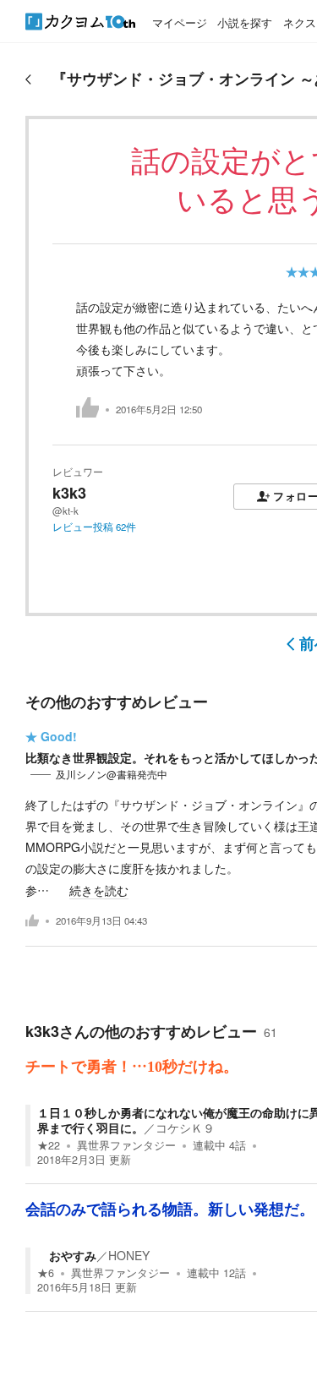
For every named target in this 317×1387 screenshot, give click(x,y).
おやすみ (66, 1255)
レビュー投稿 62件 (94, 526)
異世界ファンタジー (126, 1145)
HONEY (129, 1255)
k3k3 (69, 493)
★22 (48, 1145)
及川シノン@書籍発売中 (111, 774)
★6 (45, 1273)
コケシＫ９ (185, 1127)
